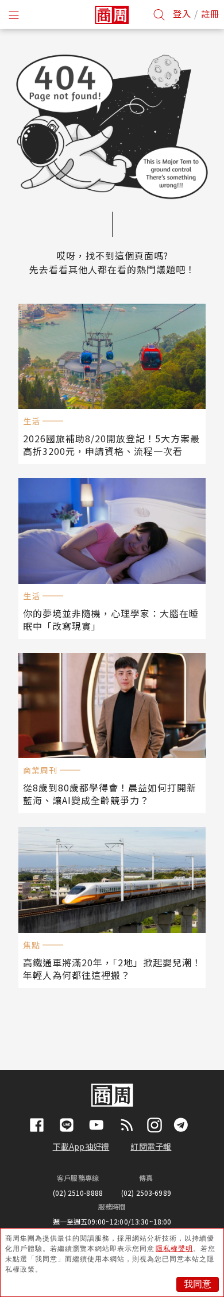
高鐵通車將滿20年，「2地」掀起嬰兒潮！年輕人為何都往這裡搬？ (112, 968)
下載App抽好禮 (81, 1146)
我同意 (197, 1284)
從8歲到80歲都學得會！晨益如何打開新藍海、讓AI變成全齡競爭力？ (109, 794)
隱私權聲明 (174, 1249)
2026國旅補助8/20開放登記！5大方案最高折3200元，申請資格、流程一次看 (111, 444)
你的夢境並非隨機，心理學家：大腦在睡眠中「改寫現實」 (111, 619)
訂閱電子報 (150, 1146)
